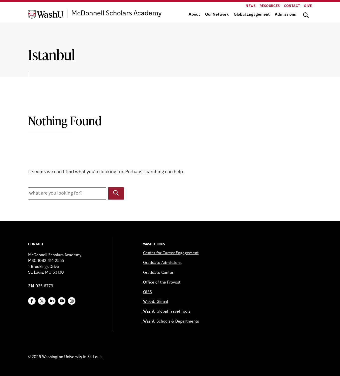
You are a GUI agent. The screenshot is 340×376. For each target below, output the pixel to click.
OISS (147, 292)
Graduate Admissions (162, 263)
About (194, 15)
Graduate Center (158, 273)
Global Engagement (252, 15)
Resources (270, 6)
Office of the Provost (161, 283)
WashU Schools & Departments (171, 322)
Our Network (217, 15)
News (251, 6)
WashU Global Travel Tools (166, 312)
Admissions (285, 15)
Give (308, 6)
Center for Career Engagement (171, 253)
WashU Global (155, 302)
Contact (292, 6)
